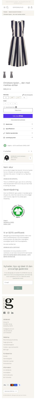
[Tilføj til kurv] (30, 157)
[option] (18, 43)
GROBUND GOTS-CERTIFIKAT (12, 247)
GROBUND (9, 395)
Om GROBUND (7, 370)
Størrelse (6, 94)
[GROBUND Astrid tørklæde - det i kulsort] (6, 158)
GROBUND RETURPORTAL (11, 178)
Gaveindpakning (10, 107)
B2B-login (6, 349)
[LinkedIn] (12, 313)
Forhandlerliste (7, 363)
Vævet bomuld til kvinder (15, 11)
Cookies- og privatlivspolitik (10, 347)
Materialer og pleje (8, 361)
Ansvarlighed (6, 372)
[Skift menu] (4, 7)
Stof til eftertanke (8, 375)
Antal (4, 100)
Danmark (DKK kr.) (9, 391)
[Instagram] (8, 313)
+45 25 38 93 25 (7, 330)
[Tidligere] (4, 2)
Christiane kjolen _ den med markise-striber (14, 14)
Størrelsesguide (7, 358)
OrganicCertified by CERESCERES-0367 (9, 222)
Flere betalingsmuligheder (18, 119)
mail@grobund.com (8, 329)
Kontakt (5, 356)
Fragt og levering (7, 342)
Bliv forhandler (7, 377)
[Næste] (32, 2)
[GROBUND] (18, 7)
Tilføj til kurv (18, 110)
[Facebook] (4, 313)
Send (18, 288)
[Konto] (28, 7)
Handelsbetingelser (8, 344)
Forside (5, 11)
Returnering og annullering (10, 339)
